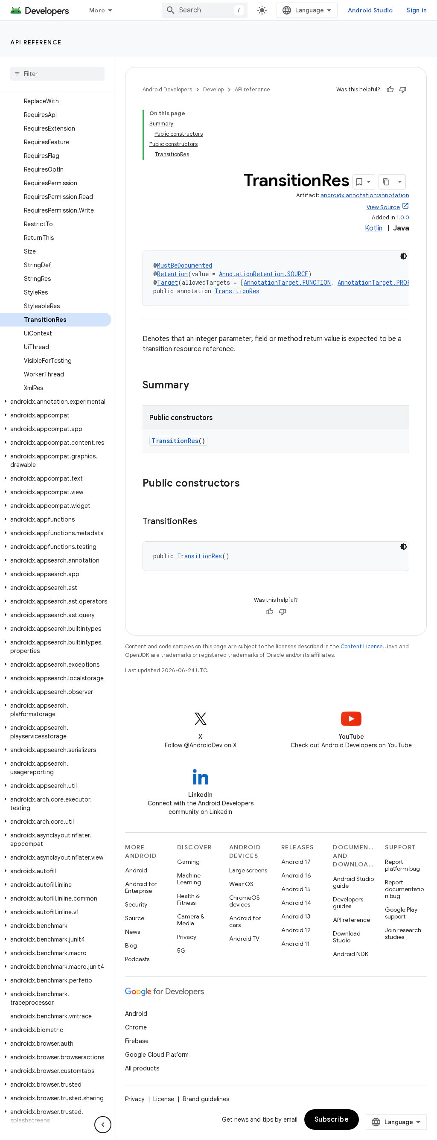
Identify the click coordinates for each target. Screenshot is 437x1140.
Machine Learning (189, 879)
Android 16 (296, 875)
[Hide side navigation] (102, 1124)
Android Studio (370, 10)
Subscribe (332, 1119)
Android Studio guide (353, 882)
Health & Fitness (188, 899)
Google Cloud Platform (157, 1054)
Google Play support (401, 913)
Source (134, 918)
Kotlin (373, 228)
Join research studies (403, 933)
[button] (55, 401)
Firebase (137, 1041)
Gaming (188, 862)
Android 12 (296, 930)
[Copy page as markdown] (386, 182)
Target (167, 282)
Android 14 (296, 903)
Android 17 (296, 862)
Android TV (244, 938)
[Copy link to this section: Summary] (197, 386)
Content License (362, 646)
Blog (131, 945)
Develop (213, 89)
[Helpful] (390, 89)
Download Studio (347, 937)
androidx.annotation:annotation (364, 195)
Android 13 (295, 916)
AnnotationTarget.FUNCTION (287, 282)
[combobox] (205, 10)
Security (136, 904)
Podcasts (137, 959)
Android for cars (245, 921)
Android (136, 870)
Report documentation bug (404, 889)
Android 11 (295, 944)
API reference (36, 42)
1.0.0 (402, 217)
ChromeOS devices (244, 901)
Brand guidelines (206, 1099)
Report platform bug (402, 865)
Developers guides (348, 902)
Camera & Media (190, 920)
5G (181, 950)
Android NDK (350, 954)
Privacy (186, 937)
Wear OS (241, 884)
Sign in (416, 10)
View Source (383, 207)
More (97, 10)
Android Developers (167, 89)
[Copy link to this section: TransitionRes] (205, 522)
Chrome (136, 1027)
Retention (172, 274)
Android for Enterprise (141, 887)
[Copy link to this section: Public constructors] (248, 484)
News (132, 932)
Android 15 (296, 889)
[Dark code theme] (404, 256)
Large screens (248, 870)
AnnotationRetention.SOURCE (263, 274)
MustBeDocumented (184, 265)
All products (142, 1068)
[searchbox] (57, 74)
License (163, 1099)
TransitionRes (237, 291)
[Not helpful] (402, 89)
